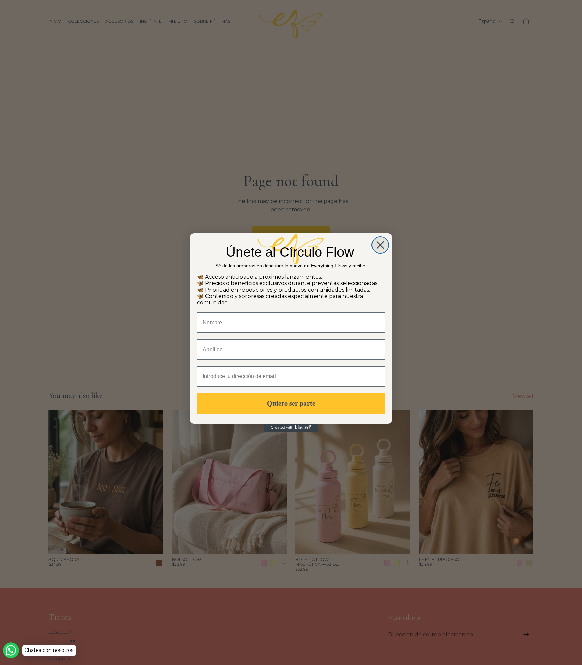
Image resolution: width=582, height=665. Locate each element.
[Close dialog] (380, 245)
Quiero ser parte (291, 403)
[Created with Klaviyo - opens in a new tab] (291, 428)
